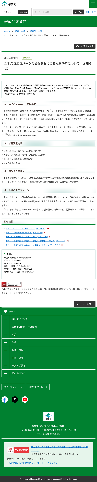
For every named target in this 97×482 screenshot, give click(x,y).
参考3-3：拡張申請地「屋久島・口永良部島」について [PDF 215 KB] (33, 244)
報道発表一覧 (36, 31)
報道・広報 (20, 31)
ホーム (7, 31)
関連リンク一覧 (36, 386)
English (23, 11)
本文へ (6, 12)
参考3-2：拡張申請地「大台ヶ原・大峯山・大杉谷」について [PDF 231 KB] (36, 240)
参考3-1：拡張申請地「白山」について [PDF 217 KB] (27, 236)
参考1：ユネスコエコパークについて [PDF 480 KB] (26, 228)
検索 (80, 11)
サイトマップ (10, 386)
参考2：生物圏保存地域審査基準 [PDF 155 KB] (24, 232)
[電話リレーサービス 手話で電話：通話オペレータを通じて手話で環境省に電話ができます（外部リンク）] (18, 450)
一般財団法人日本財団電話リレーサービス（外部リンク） (33, 462)
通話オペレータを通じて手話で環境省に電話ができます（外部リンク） (59, 448)
